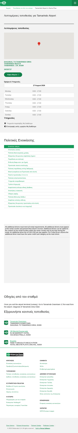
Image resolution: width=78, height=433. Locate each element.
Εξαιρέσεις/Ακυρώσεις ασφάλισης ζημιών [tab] (21, 156)
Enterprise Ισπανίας (46, 385)
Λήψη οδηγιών (13, 75)
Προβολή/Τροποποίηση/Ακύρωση (17, 366)
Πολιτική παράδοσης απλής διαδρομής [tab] (20, 169)
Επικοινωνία (10, 389)
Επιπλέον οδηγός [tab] (13, 147)
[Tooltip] (34, 123)
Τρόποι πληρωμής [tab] (14, 184)
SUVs (41, 366)
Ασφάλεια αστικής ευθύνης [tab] (16, 200)
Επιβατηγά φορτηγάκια (47, 369)
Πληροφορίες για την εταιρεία (15, 399)
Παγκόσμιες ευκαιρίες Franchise (16, 405)
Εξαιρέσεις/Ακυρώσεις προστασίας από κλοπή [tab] (23, 203)
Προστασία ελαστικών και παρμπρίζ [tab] (20, 206)
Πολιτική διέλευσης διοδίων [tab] (17, 197)
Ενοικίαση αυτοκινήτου (13, 363)
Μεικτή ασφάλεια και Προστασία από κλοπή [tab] (22, 172)
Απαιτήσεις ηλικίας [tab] (14, 150)
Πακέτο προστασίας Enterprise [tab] (18, 175)
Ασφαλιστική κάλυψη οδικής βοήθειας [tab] (20, 187)
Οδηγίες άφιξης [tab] (13, 194)
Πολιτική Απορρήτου (22, 425)
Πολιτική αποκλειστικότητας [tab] (17, 178)
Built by (43, 428)
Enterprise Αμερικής (46, 388)
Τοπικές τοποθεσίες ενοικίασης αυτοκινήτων (20, 374)
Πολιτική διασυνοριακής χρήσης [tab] (18, 153)
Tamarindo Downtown (18, 321)
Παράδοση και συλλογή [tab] (15, 159)
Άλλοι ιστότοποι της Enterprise (50, 394)
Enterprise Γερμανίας (47, 379)
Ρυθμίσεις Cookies (48, 425)
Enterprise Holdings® (13, 402)
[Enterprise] (3, 3)
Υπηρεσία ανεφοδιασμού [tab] (16, 181)
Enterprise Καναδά (46, 391)
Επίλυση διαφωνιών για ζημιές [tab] (18, 162)
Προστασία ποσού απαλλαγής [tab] (18, 165)
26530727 (8, 69)
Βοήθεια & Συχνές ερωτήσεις (15, 386)
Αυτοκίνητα (43, 363)
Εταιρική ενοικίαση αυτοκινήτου (50, 403)
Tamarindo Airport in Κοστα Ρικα (45, 8)
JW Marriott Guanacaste (19, 331)
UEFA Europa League (47, 411)
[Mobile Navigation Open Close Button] (75, 3)
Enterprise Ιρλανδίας (46, 377)
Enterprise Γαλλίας (46, 382)
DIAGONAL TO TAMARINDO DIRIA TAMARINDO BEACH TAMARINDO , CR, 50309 (17, 63)
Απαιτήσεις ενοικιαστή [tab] (15, 191)
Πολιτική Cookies (36, 425)
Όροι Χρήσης (10, 425)
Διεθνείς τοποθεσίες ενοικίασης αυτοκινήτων (21, 377)
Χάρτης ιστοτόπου (12, 392)
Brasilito (13, 341)
